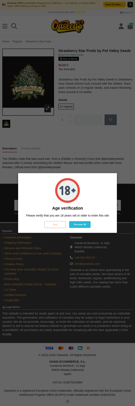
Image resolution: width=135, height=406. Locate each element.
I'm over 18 (80, 224)
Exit (55, 224)
